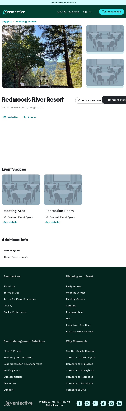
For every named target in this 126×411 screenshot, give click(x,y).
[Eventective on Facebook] (79, 403)
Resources (10, 383)
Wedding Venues (26, 21)
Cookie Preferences (15, 312)
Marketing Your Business (18, 357)
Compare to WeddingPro (80, 357)
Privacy (8, 305)
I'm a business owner (62, 2)
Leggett (7, 21)
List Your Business (68, 11)
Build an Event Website (79, 331)
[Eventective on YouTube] (111, 403)
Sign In (87, 11)
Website (12, 117)
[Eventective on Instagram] (87, 403)
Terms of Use (11, 292)
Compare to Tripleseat (79, 363)
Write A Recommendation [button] (97, 100)
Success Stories (13, 376)
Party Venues (73, 286)
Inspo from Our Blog (78, 325)
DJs (68, 318)
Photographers (74, 312)
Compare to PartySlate (79, 383)
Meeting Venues (75, 299)
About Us (9, 286)
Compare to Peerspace (79, 376)
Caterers (71, 305)
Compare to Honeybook (80, 370)
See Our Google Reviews (80, 350)
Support (8, 389)
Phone (31, 117)
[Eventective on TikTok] (103, 403)
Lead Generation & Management (23, 363)
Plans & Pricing (12, 350)
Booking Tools (12, 370)
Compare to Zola (76, 389)
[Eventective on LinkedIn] (119, 403)
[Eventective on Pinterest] (95, 403)
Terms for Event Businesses (20, 299)
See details (10, 222)
